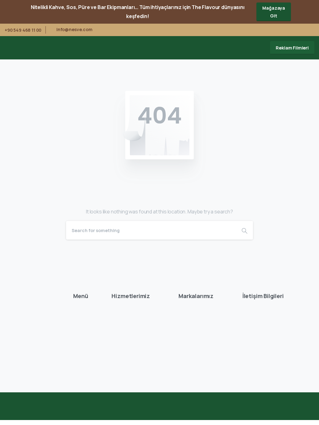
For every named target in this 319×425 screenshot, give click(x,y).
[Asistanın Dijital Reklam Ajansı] (300, 412)
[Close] (310, 12)
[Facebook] (280, 30)
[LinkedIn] (298, 30)
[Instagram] (308, 30)
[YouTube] (289, 30)
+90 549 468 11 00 (23, 30)
